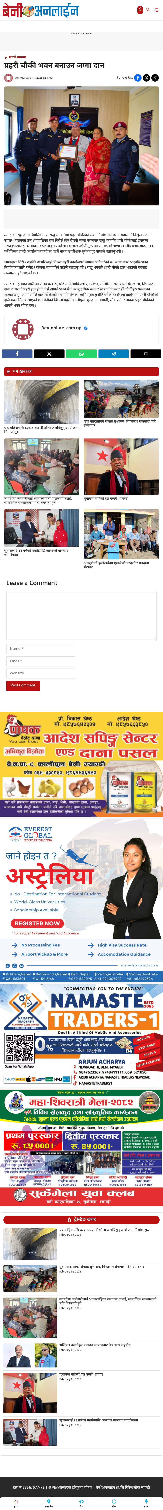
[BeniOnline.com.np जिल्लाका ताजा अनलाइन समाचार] (41, 10)
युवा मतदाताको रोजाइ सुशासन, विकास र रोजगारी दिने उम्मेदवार (120, 424)
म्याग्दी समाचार (17, 57)
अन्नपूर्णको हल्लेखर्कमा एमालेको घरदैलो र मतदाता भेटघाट (116, 565)
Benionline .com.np (61, 328)
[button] (147, 10)
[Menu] (157, 10)
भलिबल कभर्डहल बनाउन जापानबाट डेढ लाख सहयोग (95, 1345)
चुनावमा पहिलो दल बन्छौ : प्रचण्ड (106, 499)
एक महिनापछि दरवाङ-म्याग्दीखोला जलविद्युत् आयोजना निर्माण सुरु (41, 430)
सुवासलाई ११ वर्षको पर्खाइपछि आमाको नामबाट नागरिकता (36, 553)
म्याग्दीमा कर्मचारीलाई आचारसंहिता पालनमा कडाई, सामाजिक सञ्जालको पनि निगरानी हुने (38, 501)
